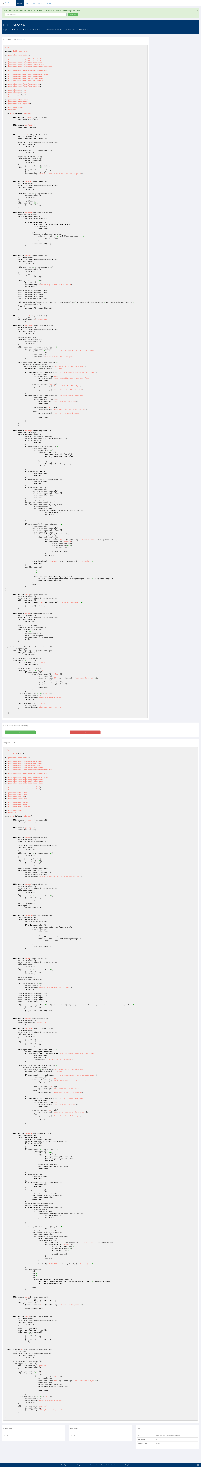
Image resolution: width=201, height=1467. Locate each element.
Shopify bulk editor (113, 1465)
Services (40, 3)
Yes (20, 732)
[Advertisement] (169, 51)
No (85, 732)
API (34, 3)
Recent (27, 3)
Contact (48, 3)
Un (5, 3)
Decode (19, 3)
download (21, 40)
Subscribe (72, 14)
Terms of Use (94, 1465)
